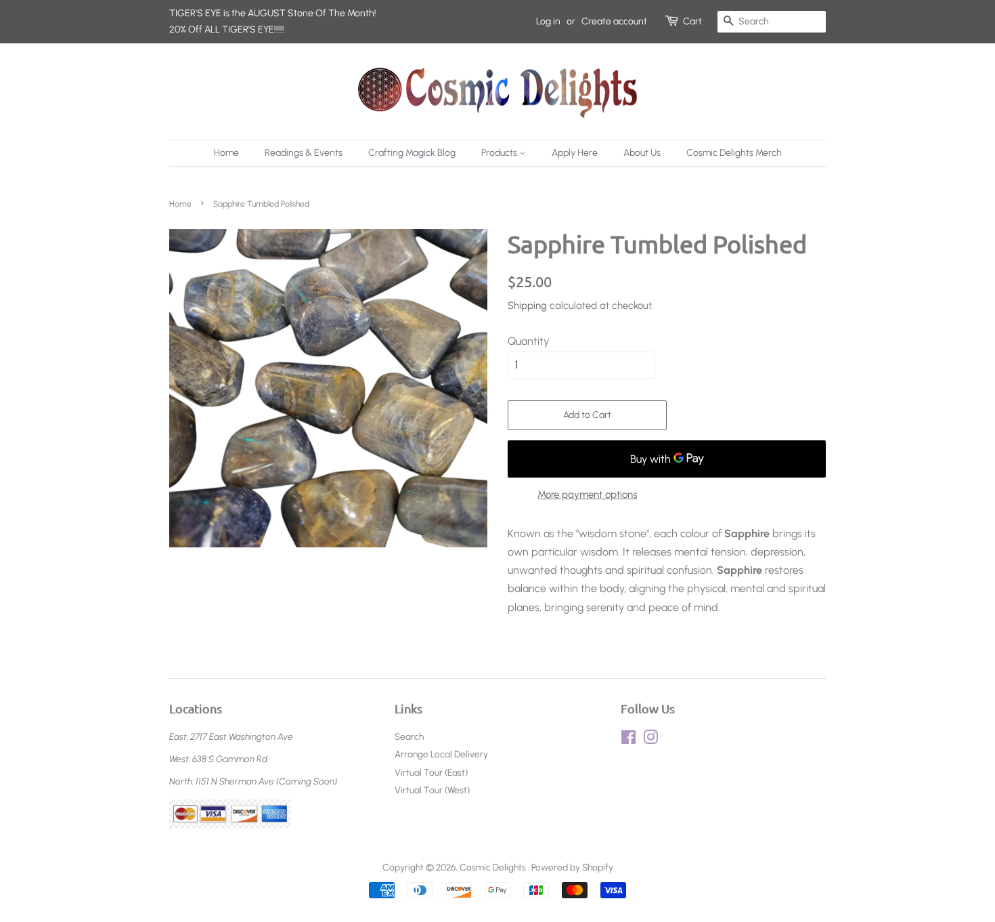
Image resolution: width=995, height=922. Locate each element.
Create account (614, 21)
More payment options (587, 494)
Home (226, 153)
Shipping (527, 305)
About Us (642, 153)
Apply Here (575, 153)
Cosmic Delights (494, 867)
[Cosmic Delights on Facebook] (628, 739)
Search (409, 736)
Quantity (528, 341)
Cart (692, 21)
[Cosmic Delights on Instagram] (650, 739)
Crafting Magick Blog (412, 153)
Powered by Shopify (572, 867)
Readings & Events (303, 153)
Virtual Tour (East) (431, 772)
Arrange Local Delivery (441, 754)
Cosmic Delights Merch (734, 153)
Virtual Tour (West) (432, 789)
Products (500, 153)
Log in (548, 21)
